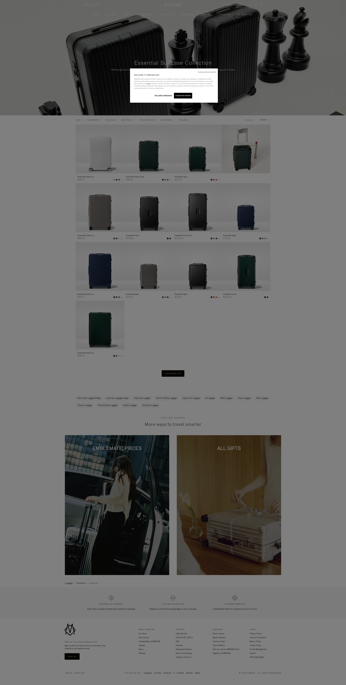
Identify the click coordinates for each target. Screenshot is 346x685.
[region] (174, 85)
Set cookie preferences (163, 95)
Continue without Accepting (207, 72)
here (148, 84)
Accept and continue (183, 95)
